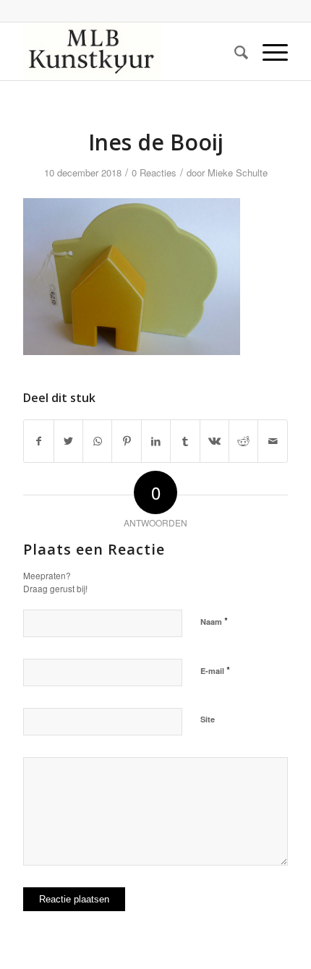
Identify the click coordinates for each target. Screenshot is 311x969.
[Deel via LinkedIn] (156, 441)
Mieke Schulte (238, 172)
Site (207, 719)
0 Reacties (154, 172)
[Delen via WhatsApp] (97, 441)
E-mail (215, 670)
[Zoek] (234, 51)
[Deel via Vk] (214, 441)
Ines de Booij (155, 142)
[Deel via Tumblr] (185, 441)
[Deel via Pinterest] (126, 441)
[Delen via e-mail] (272, 441)
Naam (214, 621)
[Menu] (268, 51)
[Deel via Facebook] (38, 441)
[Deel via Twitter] (68, 441)
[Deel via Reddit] (243, 441)
